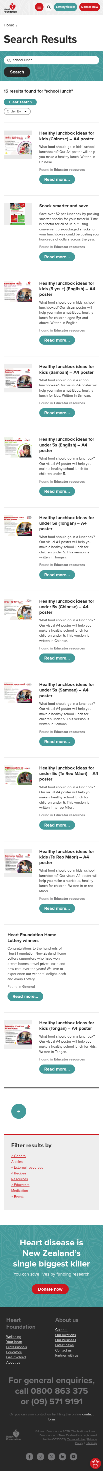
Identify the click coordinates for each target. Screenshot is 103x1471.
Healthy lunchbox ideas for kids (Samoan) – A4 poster (66, 369)
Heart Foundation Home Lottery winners (32, 937)
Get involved (16, 1357)
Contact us (63, 1350)
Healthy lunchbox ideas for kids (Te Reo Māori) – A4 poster (66, 857)
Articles (17, 1162)
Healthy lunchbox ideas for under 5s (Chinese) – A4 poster (66, 606)
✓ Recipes (18, 1173)
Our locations (65, 1335)
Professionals (16, 1347)
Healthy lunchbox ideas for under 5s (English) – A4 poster (66, 444)
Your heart (14, 1342)
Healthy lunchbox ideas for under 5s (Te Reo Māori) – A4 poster (68, 773)
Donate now (89, 7)
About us (13, 1362)
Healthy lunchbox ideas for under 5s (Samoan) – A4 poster (66, 690)
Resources (19, 1179)
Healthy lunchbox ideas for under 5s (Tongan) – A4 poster (66, 523)
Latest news (64, 1345)
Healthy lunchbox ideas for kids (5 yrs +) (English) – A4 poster (67, 288)
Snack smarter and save (63, 206)
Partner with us (66, 1355)
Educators (14, 1352)
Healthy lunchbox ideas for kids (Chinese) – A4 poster (66, 135)
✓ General (18, 1156)
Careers (61, 1330)
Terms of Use (76, 1439)
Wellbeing (13, 1337)
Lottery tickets (65, 7)
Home (9, 25)
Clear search (20, 102)
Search (17, 72)
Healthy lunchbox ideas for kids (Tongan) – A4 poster (66, 1025)
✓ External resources (27, 1167)
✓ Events (17, 1197)
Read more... (57, 179)
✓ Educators (20, 1185)
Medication (19, 1191)
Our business (65, 1340)
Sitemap (91, 1443)
